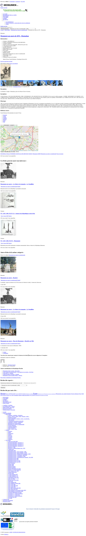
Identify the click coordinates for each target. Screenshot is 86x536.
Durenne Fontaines (12, 467)
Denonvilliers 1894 (12, 450)
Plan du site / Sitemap (7, 408)
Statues (20, 395)
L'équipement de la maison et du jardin (15, 421)
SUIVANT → (12, 125)
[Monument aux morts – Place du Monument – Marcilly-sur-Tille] (8, 335)
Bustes (7, 393)
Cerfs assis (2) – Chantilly (8, 373)
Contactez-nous (6, 499)
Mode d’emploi (6, 403)
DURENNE (20, 393)
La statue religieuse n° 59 (13, 476)
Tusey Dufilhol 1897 (12, 482)
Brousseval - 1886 (11, 447)
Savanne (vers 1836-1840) (13, 480)
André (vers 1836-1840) (13, 441)
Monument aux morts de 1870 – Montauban (15, 36)
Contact (7, 24)
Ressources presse (6, 501)
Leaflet (11, 150)
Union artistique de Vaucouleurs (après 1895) (17, 490)
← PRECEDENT (6, 125)
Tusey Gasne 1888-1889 (13, 485)
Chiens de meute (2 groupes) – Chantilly (11, 374)
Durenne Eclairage (11, 466)
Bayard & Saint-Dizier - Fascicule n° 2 (15, 442)
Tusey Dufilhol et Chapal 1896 (14, 483)
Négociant (10, 435)
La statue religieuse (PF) (13, 474)
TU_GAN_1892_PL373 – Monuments (10, 241)
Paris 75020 (81, 393)
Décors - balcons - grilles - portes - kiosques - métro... (18, 416)
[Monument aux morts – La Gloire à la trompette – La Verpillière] (8, 178)
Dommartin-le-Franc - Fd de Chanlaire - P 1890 (17, 452)
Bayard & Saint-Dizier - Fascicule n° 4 (15, 444)
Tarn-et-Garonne (60, 153)
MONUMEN (5, 16)
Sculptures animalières (12, 426)
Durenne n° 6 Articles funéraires (14, 469)
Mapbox (36, 150)
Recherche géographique (8, 500)
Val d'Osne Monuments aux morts (15, 492)
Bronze (8, 153)
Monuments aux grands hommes (63, 393)
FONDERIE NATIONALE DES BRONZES (19, 153)
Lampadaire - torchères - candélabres (15, 422)
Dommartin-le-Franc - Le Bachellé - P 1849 (16, 456)
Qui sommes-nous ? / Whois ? (9, 406)
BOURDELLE (4, 153)
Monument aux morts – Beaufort (9, 277)
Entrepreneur (10, 433)
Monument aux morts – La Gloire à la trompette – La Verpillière (17, 184)
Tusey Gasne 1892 (4, 216)
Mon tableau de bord (7, 402)
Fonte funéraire (11, 419)
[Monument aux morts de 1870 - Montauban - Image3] (15, 85)
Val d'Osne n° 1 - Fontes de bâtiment (15, 493)
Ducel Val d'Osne (11, 463)
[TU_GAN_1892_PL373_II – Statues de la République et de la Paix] (8, 207)
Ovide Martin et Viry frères (13, 477)
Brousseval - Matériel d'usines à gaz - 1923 (16, 448)
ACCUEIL (5, 13)
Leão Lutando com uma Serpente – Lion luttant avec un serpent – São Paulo (18, 372)
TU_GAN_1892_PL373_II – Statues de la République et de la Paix (18, 213)
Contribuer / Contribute (7, 405)
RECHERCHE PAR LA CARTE (10, 15)
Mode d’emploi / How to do (8, 407)
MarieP (18, 186)
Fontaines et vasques (29, 393)
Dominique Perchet (17, 86)
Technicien (10, 439)
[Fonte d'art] (2, 521)
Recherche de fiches (4, 28)
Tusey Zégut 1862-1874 (13, 489)
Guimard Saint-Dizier (12, 472)
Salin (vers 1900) (11, 478)
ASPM (10, 532)
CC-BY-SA (29, 150)
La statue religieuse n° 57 (13, 475)
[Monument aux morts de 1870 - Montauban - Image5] (26, 85)
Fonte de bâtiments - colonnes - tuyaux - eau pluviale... (19, 418)
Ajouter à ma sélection (13, 63)
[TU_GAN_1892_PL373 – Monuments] (8, 235)
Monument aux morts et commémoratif (48, 153)
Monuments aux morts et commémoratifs (19, 30)
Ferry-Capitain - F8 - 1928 (13, 471)
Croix (17, 393)
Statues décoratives (26, 395)
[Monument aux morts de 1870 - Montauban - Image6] (32, 85)
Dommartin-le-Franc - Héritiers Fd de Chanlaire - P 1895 (19, 453)
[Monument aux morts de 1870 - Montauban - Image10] (54, 85)
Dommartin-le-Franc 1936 (13, 459)
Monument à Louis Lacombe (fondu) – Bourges (12, 375)
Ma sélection (5, 19)
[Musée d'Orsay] (6, 521)
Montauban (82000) (37, 153)
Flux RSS (23, 1)
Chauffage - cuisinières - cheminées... (15, 415)
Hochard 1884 (11, 473)
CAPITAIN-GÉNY (12, 393)
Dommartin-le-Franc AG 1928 (14, 460)
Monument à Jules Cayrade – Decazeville (11, 370)
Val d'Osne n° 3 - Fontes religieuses (15, 495)
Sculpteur (16, 395)
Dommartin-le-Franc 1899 (13, 458)
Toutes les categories (7, 413)
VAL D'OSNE (32, 395)
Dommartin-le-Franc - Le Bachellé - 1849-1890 (17, 455)
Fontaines (24, 393)
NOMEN (5, 18)
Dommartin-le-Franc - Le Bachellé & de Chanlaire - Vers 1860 (20, 457)
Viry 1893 (10, 498)
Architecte (10, 431)
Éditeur (9, 432)
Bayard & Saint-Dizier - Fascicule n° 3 (15, 443)
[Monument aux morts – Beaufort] (8, 272)
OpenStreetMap (20, 150)
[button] (19, 137)
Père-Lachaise (3, 395)
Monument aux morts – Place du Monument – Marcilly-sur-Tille (17, 341)
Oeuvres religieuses (75, 393)
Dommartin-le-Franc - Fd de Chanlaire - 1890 (17, 451)
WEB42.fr (6, 534)
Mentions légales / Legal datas (9, 409)
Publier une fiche (4, 7)
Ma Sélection (5, 400)
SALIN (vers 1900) (10, 395)
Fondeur (9, 434)
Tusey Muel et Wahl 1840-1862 (14, 488)
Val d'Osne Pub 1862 (12, 497)
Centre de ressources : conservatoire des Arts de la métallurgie (18, 23)
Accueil (2, 30)
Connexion (17, 1)
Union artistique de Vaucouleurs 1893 (15, 491)
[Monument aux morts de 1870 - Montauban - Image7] (37, 85)
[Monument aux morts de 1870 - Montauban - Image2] (9, 85)
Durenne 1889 (11, 465)
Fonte (35, 394)
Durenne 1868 (11, 464)
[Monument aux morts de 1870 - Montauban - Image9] (48, 85)
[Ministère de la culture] (11, 521)
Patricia (10, 216)
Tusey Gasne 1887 (11, 484)
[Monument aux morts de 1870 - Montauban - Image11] (60, 85)
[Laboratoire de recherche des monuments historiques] (16, 521)
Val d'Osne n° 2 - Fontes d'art (14, 494)
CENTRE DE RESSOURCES (19, 532)
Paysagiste (10, 436)
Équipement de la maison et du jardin (41, 395)
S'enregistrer (12, 1)
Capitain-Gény (11, 449)
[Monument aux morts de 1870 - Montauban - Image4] (20, 85)
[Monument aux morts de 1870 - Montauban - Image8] (43, 85)
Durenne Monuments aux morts (14, 468)
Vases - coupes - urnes (12, 429)
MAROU (31, 153)
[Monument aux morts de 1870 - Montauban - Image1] (3, 85)
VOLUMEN (5, 17)
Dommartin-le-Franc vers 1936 (14, 461)
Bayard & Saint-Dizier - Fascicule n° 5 (15, 446)
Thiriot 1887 (10, 481)
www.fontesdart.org (9, 21)
